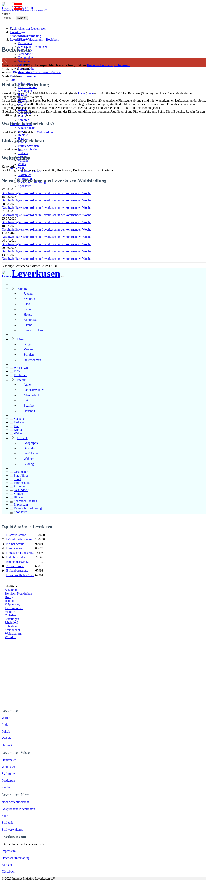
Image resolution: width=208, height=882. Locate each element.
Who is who (21, 367)
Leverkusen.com (24, 8)
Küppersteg (12, 604)
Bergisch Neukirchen (18, 593)
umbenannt (122, 65)
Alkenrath (11, 590)
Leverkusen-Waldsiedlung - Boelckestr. (35, 39)
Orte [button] (12, 80)
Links (21, 339)
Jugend (28, 293)
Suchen (21, 17)
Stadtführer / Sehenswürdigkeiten (39, 72)
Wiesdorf (10, 637)
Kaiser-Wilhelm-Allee (20, 575)
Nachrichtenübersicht (15, 802)
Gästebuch (24, 175)
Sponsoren (24, 186)
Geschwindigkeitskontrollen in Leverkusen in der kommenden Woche (46, 193)
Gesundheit (25, 54)
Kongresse (30, 319)
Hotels (28, 314)
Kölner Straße (15, 544)
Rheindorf (11, 622)
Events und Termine (23, 76)
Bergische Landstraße (20, 552)
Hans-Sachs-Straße (100, 65)
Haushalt (29, 411)
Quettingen (12, 619)
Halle (81, 93)
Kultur (28, 309)
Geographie (25, 57)
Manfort (10, 611)
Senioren (23, 120)
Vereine (28, 349)
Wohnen (29, 458)
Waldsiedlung (22, 72)
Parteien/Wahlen (28, 146)
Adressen (20, 486)
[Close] (62, 276)
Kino (27, 304)
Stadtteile (7, 822)
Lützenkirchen (14, 608)
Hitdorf (9, 600)
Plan (17, 426)
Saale (90, 93)
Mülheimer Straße (17, 561)
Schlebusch (12, 626)
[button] (13, 2)
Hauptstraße (14, 548)
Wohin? (22, 288)
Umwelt (22, 438)
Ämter (28, 384)
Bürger (28, 344)
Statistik (23, 153)
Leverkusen (17, 32)
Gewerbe (24, 61)
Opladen (10, 615)
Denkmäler (25, 43)
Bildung (29, 464)
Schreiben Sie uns (25, 501)
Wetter (22, 164)
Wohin (6, 717)
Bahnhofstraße (15, 557)
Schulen (29, 354)
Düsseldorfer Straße (19, 539)
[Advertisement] (104, 676)
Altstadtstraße (15, 566)
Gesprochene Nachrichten (18, 809)
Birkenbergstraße (17, 570)
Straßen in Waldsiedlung (25, 36)
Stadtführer (21, 475)
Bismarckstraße (16, 535)
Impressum (21, 504)
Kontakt (7, 864)
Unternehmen (32, 360)
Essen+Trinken (33, 330)
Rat (26, 400)
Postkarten (20, 375)
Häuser (18, 497)
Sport (17, 479)
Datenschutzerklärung (28, 508)
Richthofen (30, 149)
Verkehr (19, 422)
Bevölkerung (32, 453)
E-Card (18, 371)
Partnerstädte (22, 482)
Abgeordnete (26, 127)
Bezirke (23, 135)
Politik (21, 380)
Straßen (19, 493)
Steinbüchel (12, 630)
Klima (18, 429)
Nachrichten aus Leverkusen (28, 28)
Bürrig (9, 597)
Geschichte (21, 471)
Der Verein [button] (17, 167)
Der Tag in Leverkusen (33, 46)
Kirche (28, 325)
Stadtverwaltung (12, 829)
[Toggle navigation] (3, 2)
